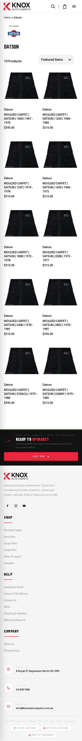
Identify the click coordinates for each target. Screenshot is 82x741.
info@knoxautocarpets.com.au (34, 708)
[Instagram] (15, 505)
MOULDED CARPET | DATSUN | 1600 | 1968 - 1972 (57, 187)
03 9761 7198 (23, 689)
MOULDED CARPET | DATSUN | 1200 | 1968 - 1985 (57, 118)
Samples (9, 563)
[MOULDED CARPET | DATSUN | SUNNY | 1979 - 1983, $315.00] (60, 361)
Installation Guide (13, 587)
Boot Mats (10, 536)
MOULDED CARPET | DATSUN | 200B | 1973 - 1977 (57, 256)
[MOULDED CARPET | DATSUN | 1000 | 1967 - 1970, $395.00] (22, 86)
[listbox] (56, 59)
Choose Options (22, 98)
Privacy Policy (12, 650)
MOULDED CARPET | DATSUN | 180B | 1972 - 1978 (18, 256)
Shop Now (39, 456)
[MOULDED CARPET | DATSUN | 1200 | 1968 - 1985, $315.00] (60, 86)
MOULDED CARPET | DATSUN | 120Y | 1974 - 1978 (18, 187)
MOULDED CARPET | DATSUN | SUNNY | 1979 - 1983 (58, 393)
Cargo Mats (10, 543)
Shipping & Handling (15, 613)
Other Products (12, 556)
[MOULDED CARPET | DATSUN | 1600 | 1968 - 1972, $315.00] (60, 155)
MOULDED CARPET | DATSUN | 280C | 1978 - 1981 (57, 325)
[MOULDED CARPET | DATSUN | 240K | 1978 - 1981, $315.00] (22, 292)
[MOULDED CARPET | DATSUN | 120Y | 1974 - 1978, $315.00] (22, 155)
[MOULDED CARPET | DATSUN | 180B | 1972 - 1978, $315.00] (22, 223)
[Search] (53, 6)
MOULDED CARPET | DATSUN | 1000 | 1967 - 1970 (18, 118)
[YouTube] (24, 505)
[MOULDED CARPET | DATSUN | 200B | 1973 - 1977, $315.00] (60, 223)
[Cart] (65, 6)
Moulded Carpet (13, 530)
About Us (9, 644)
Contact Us (10, 600)
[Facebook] (7, 505)
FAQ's (7, 606)
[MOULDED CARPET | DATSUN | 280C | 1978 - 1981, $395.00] (60, 292)
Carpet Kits (10, 549)
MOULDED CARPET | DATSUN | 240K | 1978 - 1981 (18, 325)
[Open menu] (74, 6)
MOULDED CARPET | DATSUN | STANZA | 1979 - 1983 (20, 393)
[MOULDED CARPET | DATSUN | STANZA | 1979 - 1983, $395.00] (22, 361)
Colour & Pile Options (16, 593)
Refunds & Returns (14, 620)
